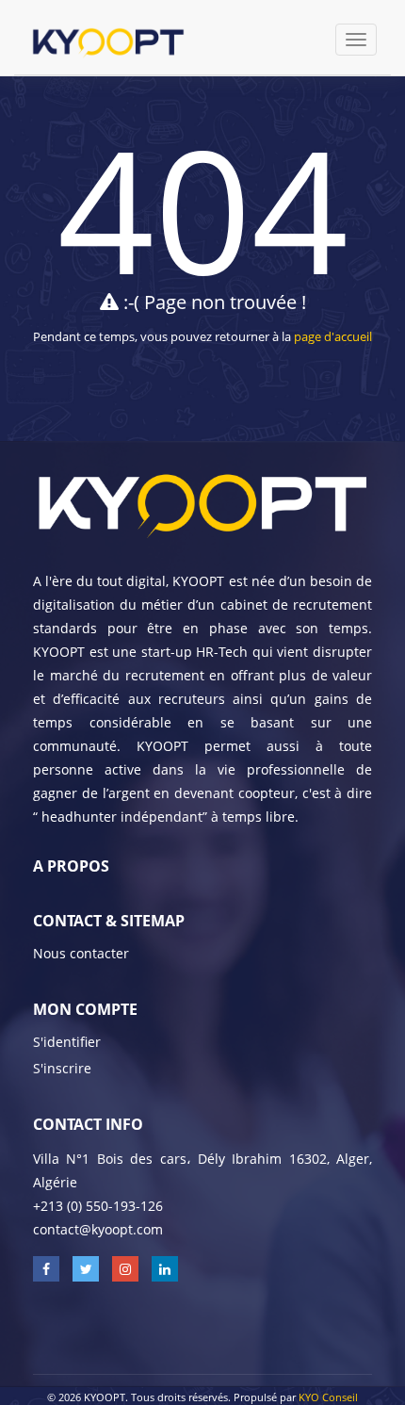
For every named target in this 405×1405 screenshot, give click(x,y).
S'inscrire (62, 1068)
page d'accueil (333, 336)
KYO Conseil (328, 1397)
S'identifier (67, 1042)
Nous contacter (81, 953)
